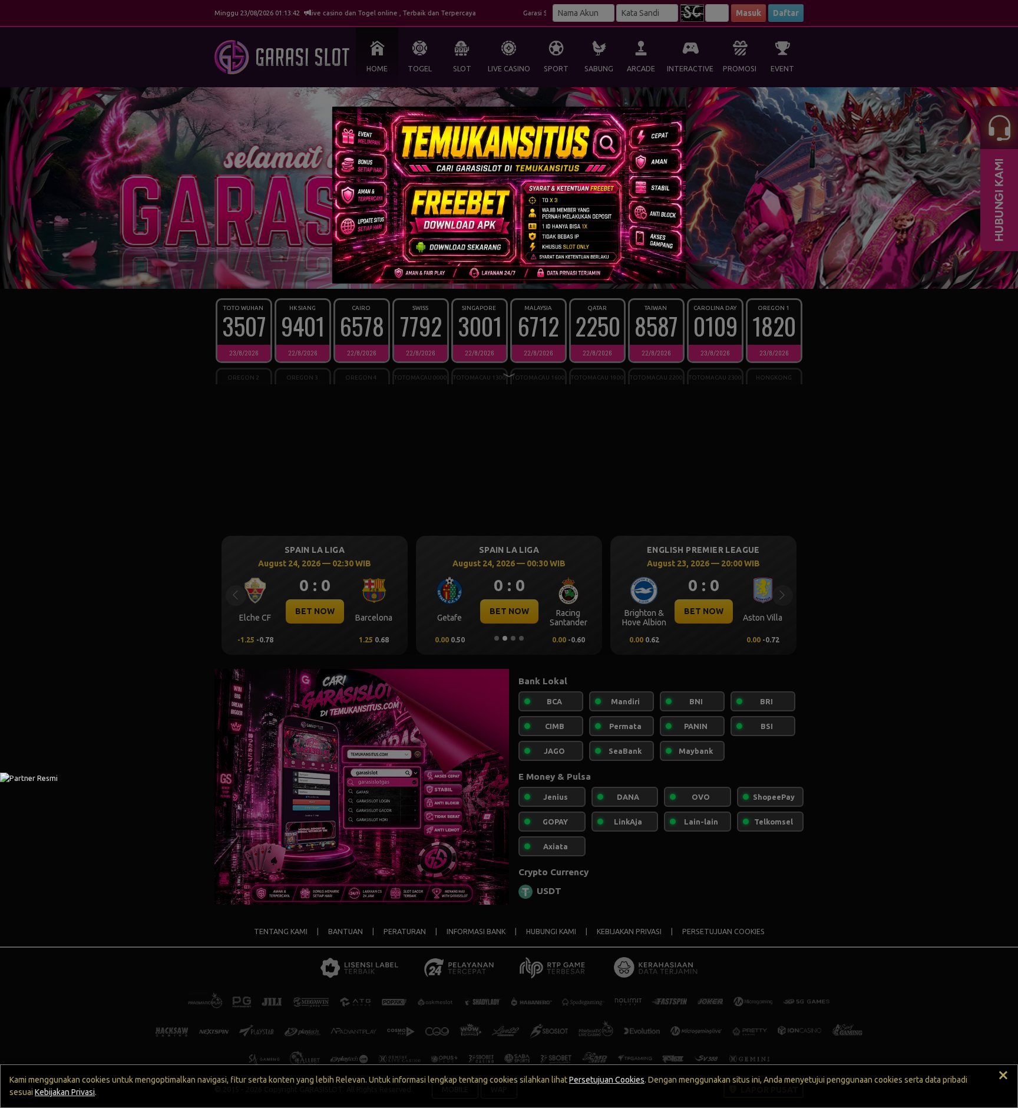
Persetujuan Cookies (606, 1079)
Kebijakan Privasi (65, 1092)
